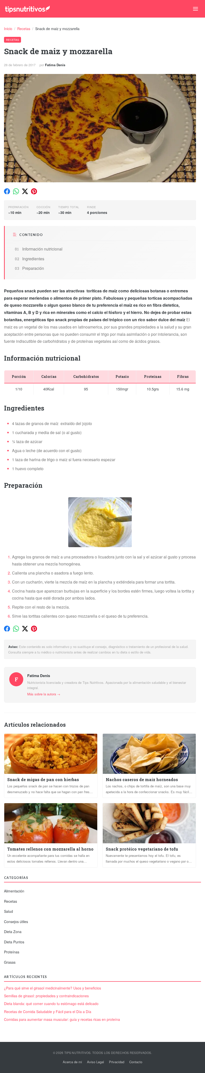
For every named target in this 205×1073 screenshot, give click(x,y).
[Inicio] (27, 9)
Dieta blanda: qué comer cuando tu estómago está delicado (51, 1003)
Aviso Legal (95, 1061)
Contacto (135, 1061)
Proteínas (11, 951)
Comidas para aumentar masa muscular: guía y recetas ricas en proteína (62, 1019)
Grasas (10, 962)
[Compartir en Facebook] (7, 191)
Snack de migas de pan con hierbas (43, 779)
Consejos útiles (16, 921)
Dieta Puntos (14, 941)
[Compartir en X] (25, 191)
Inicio (8, 28)
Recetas (24, 28)
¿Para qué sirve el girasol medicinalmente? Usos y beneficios (52, 988)
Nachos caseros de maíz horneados (142, 779)
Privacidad (116, 1061)
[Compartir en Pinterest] (34, 191)
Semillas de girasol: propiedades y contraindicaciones (46, 996)
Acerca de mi (72, 1061)
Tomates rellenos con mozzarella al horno (50, 849)
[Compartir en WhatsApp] (16, 191)
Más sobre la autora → (43, 694)
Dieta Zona (13, 931)
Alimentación (14, 890)
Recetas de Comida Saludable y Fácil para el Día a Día (47, 1011)
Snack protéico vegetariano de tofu (142, 849)
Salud (8, 911)
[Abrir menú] (195, 8)
